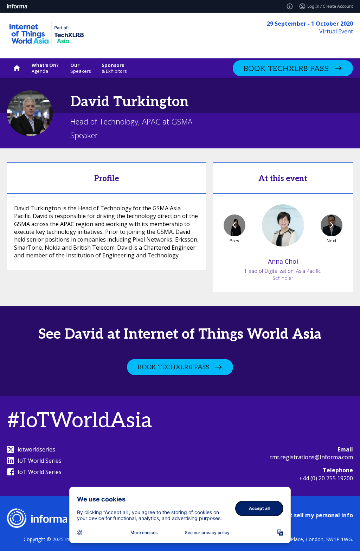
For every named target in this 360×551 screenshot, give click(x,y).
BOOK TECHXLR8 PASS (286, 68)
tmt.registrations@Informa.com (311, 457)
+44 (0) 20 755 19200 (326, 478)
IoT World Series (40, 460)
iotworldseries (36, 449)
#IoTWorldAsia (79, 421)
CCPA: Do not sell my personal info (304, 515)
